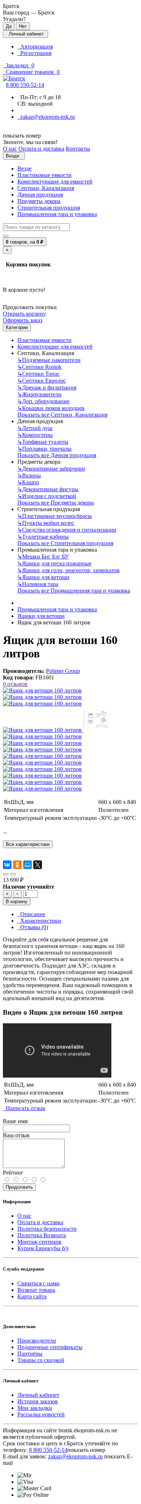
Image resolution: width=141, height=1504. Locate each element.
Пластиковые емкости (44, 175)
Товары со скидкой (40, 1360)
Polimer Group (63, 671)
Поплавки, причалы (44, 449)
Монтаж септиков (39, 1242)
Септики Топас (38, 374)
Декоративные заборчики (51, 468)
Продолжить (19, 1187)
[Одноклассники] (17, 864)
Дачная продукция (40, 194)
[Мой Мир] (27, 864)
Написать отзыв (24, 1108)
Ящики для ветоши (43, 577)
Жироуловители (39, 394)
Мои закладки (34, 1408)
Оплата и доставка (40, 1222)
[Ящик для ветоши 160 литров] (42, 690)
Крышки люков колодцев (51, 408)
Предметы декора (38, 201)
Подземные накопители (49, 360)
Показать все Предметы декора (55, 503)
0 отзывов (15, 684)
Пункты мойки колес (45, 523)
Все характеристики (28, 844)
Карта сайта (32, 1296)
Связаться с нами (38, 1283)
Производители (36, 1340)
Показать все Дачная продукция (56, 455)
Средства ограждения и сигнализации (66, 530)
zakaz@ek (75, 1456)
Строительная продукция (48, 208)
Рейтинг (13, 1173)
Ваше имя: (16, 1121)
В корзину (16, 901)
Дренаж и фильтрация (46, 387)
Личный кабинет (38, 1395)
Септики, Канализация (45, 188)
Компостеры (35, 435)
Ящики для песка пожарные (54, 563)
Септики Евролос (41, 381)
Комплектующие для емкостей (55, 181)
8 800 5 (25, 85)
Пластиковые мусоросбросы (54, 516)
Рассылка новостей (41, 1414)
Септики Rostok (39, 367)
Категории (17, 327)
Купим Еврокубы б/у (43, 1248)
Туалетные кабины (43, 537)
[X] (37, 864)
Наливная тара (37, 584)
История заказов (37, 1401)
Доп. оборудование (43, 401)
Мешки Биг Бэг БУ (43, 556)
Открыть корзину (24, 314)
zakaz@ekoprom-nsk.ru (46, 117)
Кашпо (28, 482)
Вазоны (29, 475)
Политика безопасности (47, 1229)
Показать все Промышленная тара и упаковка (73, 590)
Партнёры (29, 1354)
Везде (24, 168)
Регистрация (34, 53)
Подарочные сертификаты (49, 1347)
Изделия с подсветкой (46, 496)
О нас (24, 1216)
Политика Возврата (41, 1235)
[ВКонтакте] (7, 864)
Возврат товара (36, 1290)
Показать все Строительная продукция (65, 543)
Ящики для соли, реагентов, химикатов (68, 570)
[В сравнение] (13, 874)
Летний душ (34, 428)
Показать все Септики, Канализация (62, 415)
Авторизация (35, 46)
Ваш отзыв (16, 1135)
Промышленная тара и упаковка (57, 214)
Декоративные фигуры (47, 489)
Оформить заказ (22, 320)
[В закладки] (6, 874)
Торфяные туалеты (42, 442)
